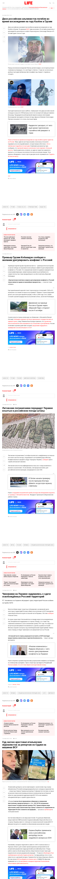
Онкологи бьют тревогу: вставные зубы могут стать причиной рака (45, 576)
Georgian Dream (12, 347)
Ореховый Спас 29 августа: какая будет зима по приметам (28, 247)
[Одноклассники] (31, 214)
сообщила (45, 459)
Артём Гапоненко (13, 516)
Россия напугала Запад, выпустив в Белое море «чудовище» (10, 754)
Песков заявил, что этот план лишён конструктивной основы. (27, 665)
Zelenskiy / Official (16, 684)
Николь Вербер (12, 178)
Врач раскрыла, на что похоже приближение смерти (27, 754)
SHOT (27, 29)
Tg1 (48, 803)
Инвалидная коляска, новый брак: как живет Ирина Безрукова (10, 247)
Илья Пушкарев (12, 349)
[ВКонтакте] (28, 214)
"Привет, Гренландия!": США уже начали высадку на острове (11, 583)
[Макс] (21, 214)
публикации (48, 832)
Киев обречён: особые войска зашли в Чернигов (11, 575)
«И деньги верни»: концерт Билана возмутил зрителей (11, 747)
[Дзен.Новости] (17, 214)
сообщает (51, 613)
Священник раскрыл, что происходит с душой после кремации (45, 247)
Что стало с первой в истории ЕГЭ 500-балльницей (44, 238)
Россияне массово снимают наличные (26, 237)
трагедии (27, 146)
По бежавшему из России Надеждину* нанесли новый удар (28, 576)
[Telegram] (24, 214)
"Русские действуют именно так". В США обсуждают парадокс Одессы (10, 239)
